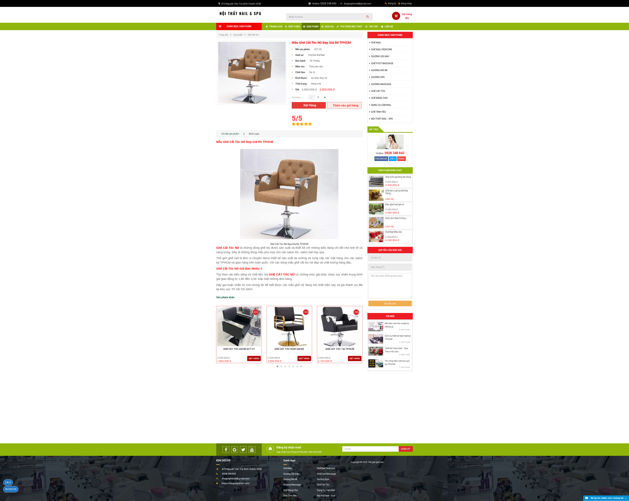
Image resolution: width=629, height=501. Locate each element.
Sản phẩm (238, 35)
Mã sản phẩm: (302, 49)
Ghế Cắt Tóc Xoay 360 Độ (289, 349)
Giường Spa (323, 479)
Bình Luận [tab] (254, 133)
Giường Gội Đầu (291, 474)
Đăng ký (392, 3)
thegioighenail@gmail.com (357, 3)
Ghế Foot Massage (326, 474)
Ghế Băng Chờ (290, 490)
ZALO (393, 158)
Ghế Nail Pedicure (326, 468)
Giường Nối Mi (290, 479)
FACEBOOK (381, 158)
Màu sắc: (300, 66)
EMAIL (401, 158)
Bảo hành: (300, 60)
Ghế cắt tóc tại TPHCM (339, 349)
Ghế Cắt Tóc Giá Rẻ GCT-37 (239, 349)
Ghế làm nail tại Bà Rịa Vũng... (396, 191)
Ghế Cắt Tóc (253, 35)
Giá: (297, 89)
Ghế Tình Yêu (290, 495)
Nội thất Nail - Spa (326, 495)
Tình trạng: (301, 83)
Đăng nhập (406, 3)
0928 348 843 (328, 3)
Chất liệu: (300, 72)
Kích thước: (301, 78)
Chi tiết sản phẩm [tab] (230, 133)
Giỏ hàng (407, 14)
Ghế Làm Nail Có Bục (395, 218)
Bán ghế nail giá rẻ (394, 204)
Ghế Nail (287, 468)
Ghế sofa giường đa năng (398, 177)
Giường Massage (292, 484)
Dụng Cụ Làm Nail (326, 490)
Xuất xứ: (299, 55)
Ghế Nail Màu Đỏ (393, 232)
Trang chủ (223, 35)
